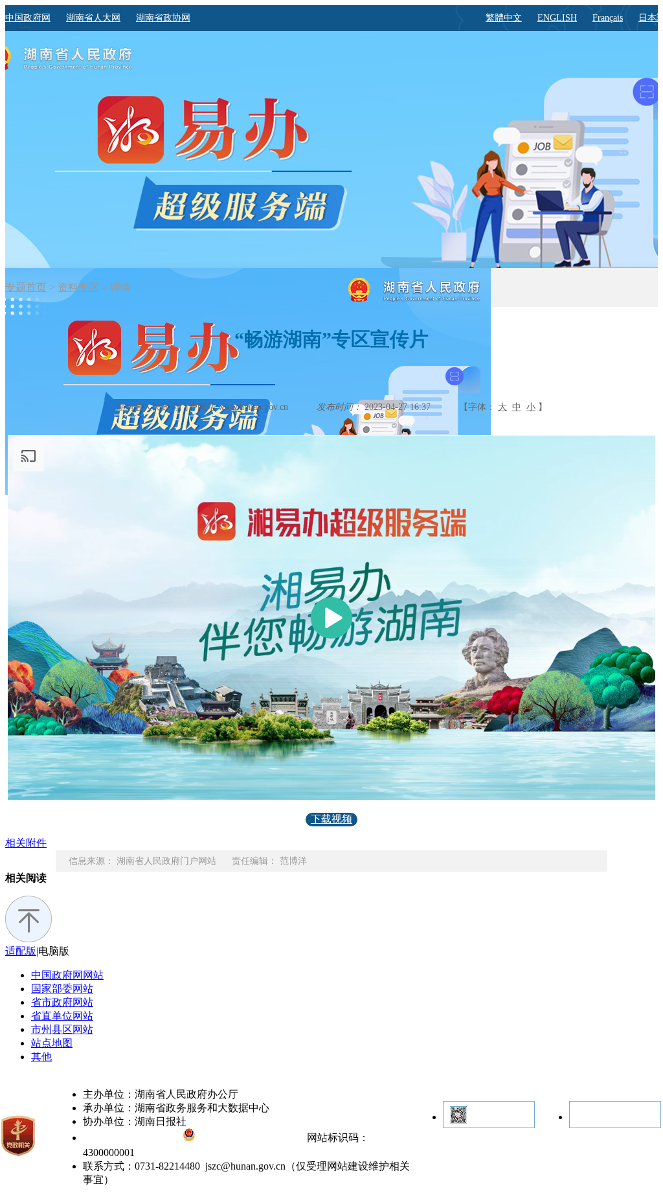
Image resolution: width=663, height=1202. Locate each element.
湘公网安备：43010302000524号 (250, 1138)
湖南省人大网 (93, 18)
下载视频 (331, 818)
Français (607, 18)
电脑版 (53, 951)
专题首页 (26, 287)
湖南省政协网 (163, 18)
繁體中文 (504, 18)
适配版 (20, 951)
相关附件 (26, 842)
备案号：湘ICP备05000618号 (133, 1138)
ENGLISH (557, 18)
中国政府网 (28, 18)
